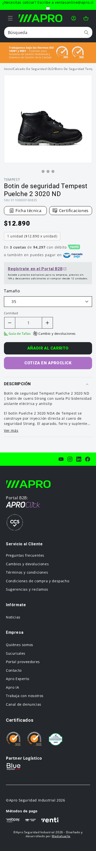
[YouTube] (61, 459)
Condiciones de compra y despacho (37, 581)
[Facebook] (87, 459)
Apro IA (12, 687)
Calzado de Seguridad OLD (33, 69)
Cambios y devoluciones (27, 564)
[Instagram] (69, 459)
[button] (10, 18)
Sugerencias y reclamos (27, 589)
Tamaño (12, 291)
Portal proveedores (23, 661)
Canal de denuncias (23, 704)
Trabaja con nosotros (25, 695)
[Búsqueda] (86, 32)
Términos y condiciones (27, 572)
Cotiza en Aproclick (47, 363)
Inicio (8, 69)
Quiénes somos (19, 644)
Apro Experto (17, 678)
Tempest (12, 179)
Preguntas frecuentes (25, 555)
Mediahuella (61, 836)
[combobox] (48, 32)
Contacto (14, 670)
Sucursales (15, 653)
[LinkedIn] (78, 459)
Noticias (13, 617)
